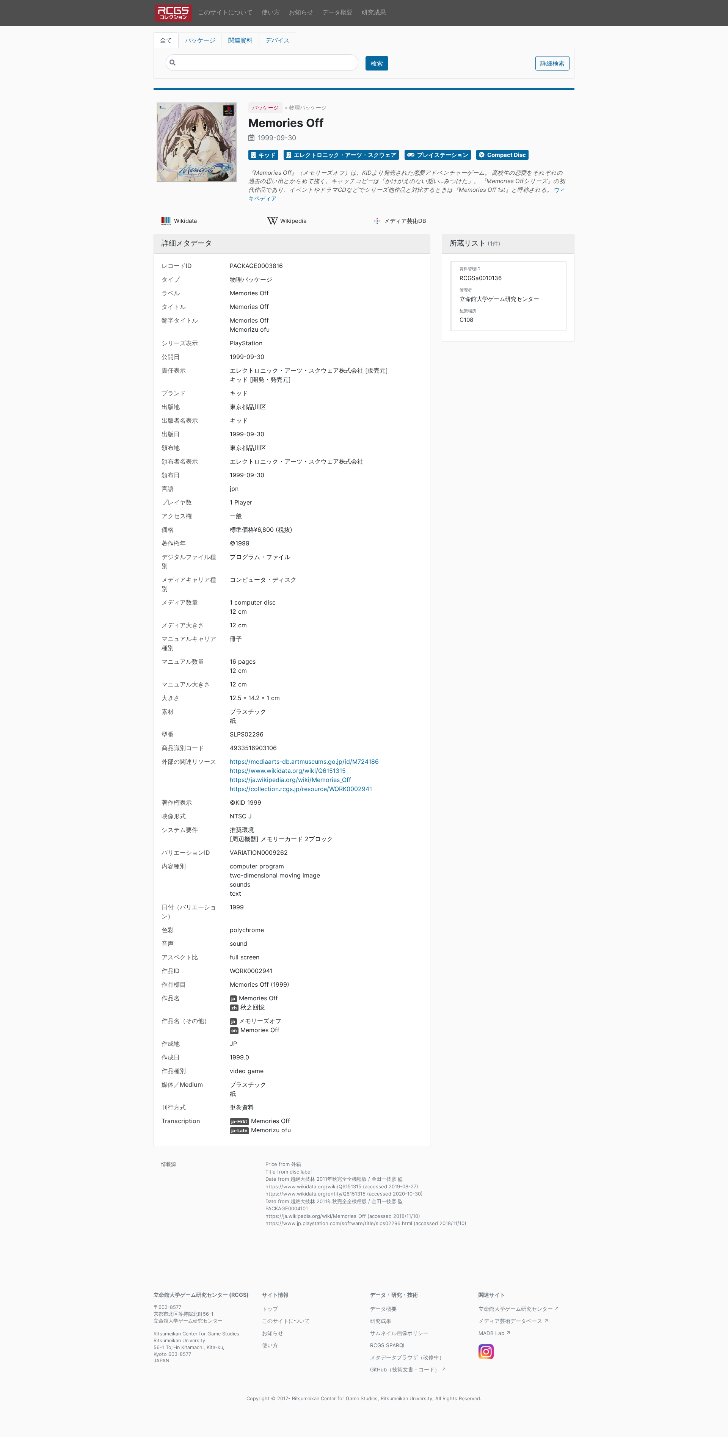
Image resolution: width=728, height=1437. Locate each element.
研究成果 (374, 12)
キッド (266, 154)
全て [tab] (166, 40)
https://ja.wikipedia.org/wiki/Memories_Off (290, 780)
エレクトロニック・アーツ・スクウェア (344, 154)
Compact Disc (506, 154)
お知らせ (301, 12)
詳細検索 (552, 63)
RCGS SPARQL (388, 1345)
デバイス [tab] (277, 40)
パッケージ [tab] (200, 40)
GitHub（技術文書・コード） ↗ (408, 1369)
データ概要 (337, 12)
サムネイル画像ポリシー (399, 1333)
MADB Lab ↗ (495, 1333)
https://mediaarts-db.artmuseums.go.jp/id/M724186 (304, 761)
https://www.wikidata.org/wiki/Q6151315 (288, 770)
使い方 (271, 12)
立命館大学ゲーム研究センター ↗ (519, 1309)
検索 (377, 63)
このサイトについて (225, 12)
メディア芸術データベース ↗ (514, 1321)
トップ (270, 1309)
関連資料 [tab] (240, 40)
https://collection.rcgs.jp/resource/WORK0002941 (301, 789)
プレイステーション (442, 154)
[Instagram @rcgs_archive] (486, 1351)
